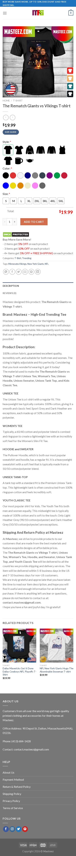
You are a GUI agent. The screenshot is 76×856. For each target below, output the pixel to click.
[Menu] (5, 13)
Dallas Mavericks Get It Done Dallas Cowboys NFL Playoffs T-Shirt (19, 671)
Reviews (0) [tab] (9, 293)
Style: (7, 141)
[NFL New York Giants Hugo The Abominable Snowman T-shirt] (56, 645)
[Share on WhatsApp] (6, 272)
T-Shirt (18, 100)
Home (6, 100)
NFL (47, 263)
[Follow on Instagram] (12, 829)
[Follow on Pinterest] (25, 829)
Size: (6, 193)
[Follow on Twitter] (19, 829)
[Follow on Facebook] (6, 829)
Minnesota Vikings (17, 263)
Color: (7, 168)
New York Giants (35, 263)
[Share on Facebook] (12, 272)
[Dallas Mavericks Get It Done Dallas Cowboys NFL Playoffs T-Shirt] (19, 645)
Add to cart (34, 221)
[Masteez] (38, 13)
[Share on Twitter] (19, 272)
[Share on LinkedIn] (38, 272)
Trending (26, 258)
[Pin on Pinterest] (31, 272)
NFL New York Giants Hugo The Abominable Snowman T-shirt (56, 670)
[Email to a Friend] (25, 272)
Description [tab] (11, 285)
